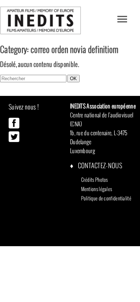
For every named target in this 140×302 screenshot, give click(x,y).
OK (73, 78)
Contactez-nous (99, 165)
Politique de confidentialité (106, 198)
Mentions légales (96, 189)
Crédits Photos (94, 179)
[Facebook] (14, 127)
